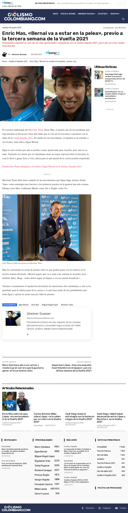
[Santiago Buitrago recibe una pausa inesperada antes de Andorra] (98, 74)
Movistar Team (36, 130)
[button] (123, 19)
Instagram (107, 508)
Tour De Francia (8, 461)
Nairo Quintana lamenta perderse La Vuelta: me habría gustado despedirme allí (15, 451)
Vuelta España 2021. (23, 138)
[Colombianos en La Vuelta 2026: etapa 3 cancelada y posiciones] (98, 92)
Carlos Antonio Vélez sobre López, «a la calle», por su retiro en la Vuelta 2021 (47, 418)
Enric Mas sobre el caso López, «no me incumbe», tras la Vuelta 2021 (15, 417)
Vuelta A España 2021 (11, 28)
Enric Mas (35, 305)
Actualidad (38, 425)
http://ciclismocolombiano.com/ (40, 318)
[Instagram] (99, 508)
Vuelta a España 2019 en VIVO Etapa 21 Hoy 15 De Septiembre (76, 481)
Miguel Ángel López (50, 305)
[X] (28, 334)
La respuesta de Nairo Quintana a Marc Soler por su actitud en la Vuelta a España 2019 (77, 451)
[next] (124, 3)
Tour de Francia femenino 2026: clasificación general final (14, 464)
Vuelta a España (112, 71)
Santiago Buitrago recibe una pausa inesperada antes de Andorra (115, 77)
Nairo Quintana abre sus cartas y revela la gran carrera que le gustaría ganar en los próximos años (23, 368)
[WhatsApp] (46, 350)
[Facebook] (25, 350)
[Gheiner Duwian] (5, 54)
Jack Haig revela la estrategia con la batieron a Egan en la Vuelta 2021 (79, 417)
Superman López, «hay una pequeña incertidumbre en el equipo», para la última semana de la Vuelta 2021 (71, 368)
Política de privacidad (110, 488)
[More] (53, 350)
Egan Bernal (23, 305)
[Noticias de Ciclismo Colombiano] (24, 16)
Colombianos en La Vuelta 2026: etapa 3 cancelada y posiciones (115, 95)
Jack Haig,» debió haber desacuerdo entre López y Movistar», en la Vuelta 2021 (111, 418)
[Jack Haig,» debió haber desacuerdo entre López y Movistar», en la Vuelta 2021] (111, 401)
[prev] (119, 3)
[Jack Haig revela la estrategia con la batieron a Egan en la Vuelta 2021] (79, 401)
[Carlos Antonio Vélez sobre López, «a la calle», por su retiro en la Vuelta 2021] (48, 401)
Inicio (4, 61)
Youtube (122, 508)
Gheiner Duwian (19, 54)
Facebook (90, 508)
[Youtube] (116, 508)
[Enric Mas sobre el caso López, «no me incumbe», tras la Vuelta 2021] (16, 401)
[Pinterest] (39, 350)
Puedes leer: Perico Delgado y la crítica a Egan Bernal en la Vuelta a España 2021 (42, 166)
